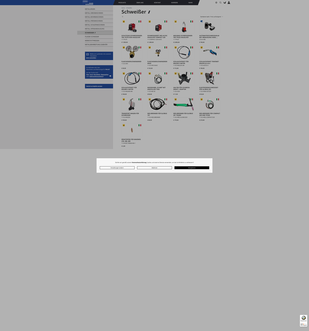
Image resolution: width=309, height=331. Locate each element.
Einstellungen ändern (117, 168)
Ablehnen (154, 168)
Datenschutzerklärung (139, 162)
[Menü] (306, 316)
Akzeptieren (192, 168)
